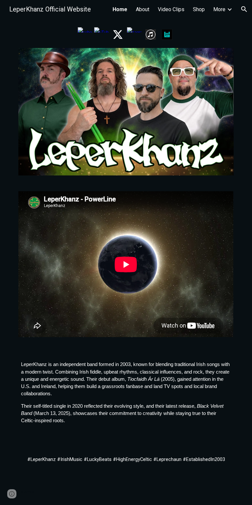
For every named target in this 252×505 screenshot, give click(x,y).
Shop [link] (199, 9)
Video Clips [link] (171, 9)
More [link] (219, 9)
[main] (125, 392)
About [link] (142, 9)
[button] (244, 9)
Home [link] (120, 9)
